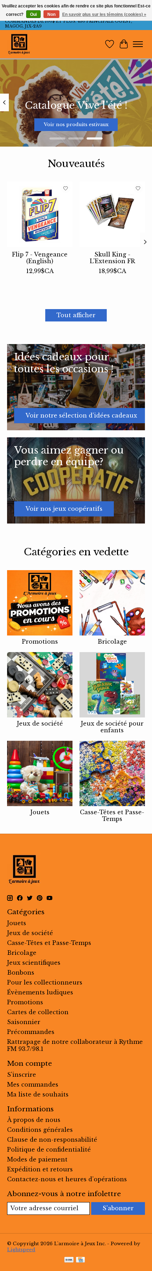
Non (51, 14)
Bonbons (20, 972)
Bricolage (112, 641)
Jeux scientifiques (33, 962)
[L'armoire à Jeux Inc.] (19, 44)
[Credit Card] (80, 1260)
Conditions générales (40, 1129)
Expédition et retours (40, 1169)
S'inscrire (21, 1074)
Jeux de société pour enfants (112, 727)
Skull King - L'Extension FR (112, 258)
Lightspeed (21, 1250)
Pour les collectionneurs (44, 982)
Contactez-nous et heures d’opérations (67, 1179)
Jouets (39, 812)
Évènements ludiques (40, 992)
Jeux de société (40, 723)
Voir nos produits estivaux (76, 125)
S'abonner (118, 1208)
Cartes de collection (38, 1012)
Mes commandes (32, 1084)
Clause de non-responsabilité (52, 1139)
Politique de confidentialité (49, 1149)
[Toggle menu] (138, 44)
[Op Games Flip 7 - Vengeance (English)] (39, 214)
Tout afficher (76, 315)
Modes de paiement (37, 1159)
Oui (33, 14)
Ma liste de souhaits (38, 1094)
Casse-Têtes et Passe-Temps (112, 815)
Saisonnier (23, 1021)
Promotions (40, 641)
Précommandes (30, 1031)
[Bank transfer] (69, 1260)
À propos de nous (33, 1119)
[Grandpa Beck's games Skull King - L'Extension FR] (112, 214)
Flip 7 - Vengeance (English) (40, 258)
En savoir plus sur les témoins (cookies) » (104, 14)
